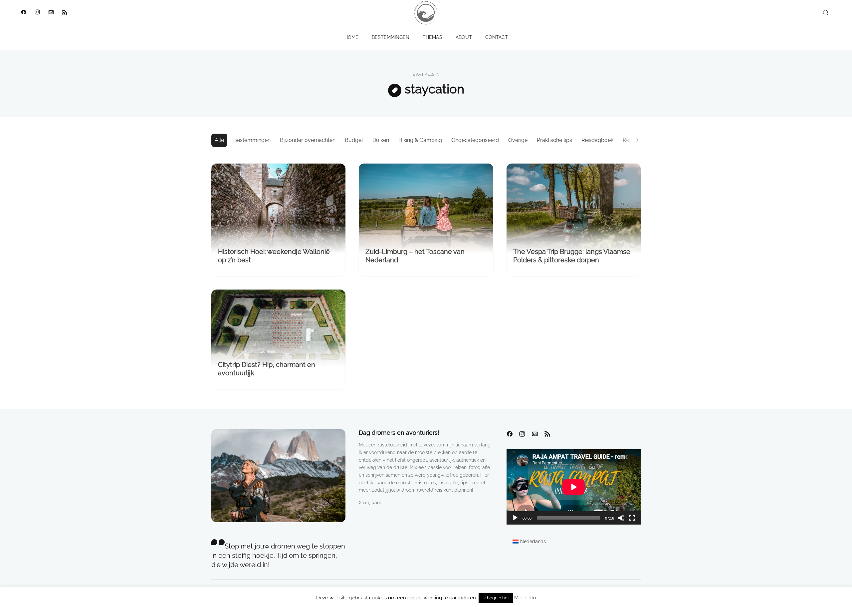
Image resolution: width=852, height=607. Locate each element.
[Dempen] (621, 518)
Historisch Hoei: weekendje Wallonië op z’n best (274, 256)
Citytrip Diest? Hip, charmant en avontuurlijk (266, 369)
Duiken (380, 140)
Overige (518, 140)
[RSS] (64, 12)
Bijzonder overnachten (307, 140)
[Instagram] (37, 12)
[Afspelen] (515, 518)
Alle (219, 140)
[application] (574, 487)
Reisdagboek (597, 140)
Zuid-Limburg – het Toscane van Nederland (415, 256)
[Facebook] (23, 12)
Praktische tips (554, 140)
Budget (354, 140)
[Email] (50, 12)
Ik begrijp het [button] (496, 597)
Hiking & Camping (420, 140)
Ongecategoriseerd (475, 140)
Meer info (525, 598)
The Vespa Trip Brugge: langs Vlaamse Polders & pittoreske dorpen (571, 256)
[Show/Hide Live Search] (825, 12)
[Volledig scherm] (632, 518)
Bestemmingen (252, 140)
